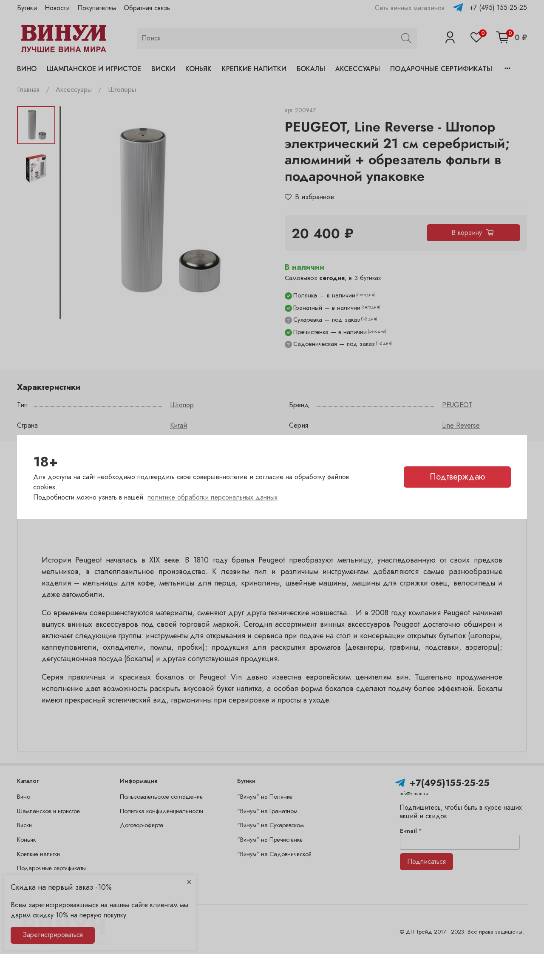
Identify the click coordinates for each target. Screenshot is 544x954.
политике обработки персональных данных (212, 497)
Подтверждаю (457, 477)
